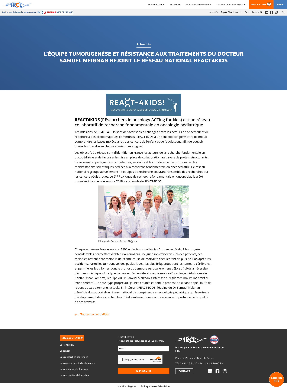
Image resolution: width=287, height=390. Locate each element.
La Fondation (67, 345)
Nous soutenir (258, 4)
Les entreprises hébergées (74, 375)
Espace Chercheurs (229, 12)
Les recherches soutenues (74, 357)
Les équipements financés (74, 369)
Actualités (213, 12)
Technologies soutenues (230, 4)
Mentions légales (126, 386)
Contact (280, 4)
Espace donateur (252, 12)
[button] (283, 12)
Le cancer (175, 4)
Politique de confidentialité (155, 386)
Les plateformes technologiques (77, 363)
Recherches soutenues (197, 4)
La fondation (155, 4)
